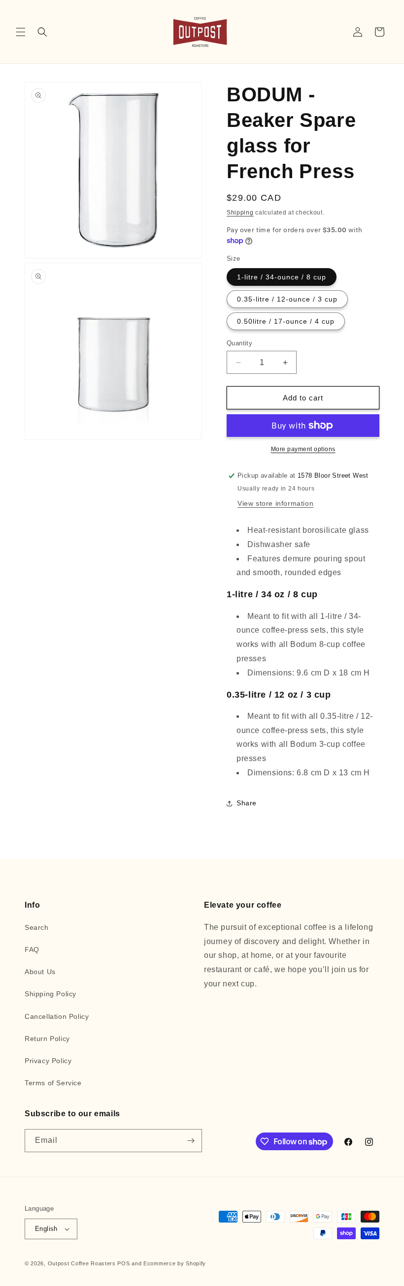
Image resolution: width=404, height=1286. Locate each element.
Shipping (240, 212)
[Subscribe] (191, 1140)
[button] (21, 32)
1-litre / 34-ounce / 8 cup (281, 277)
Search (37, 927)
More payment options (303, 449)
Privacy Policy (48, 1061)
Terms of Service (53, 1083)
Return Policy (47, 1038)
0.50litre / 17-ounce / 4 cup (286, 321)
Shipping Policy (50, 994)
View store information (275, 503)
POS (123, 1263)
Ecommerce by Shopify (174, 1263)
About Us (40, 972)
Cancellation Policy (57, 1016)
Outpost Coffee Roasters (82, 1263)
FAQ (32, 949)
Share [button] (246, 803)
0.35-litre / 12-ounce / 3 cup (287, 299)
